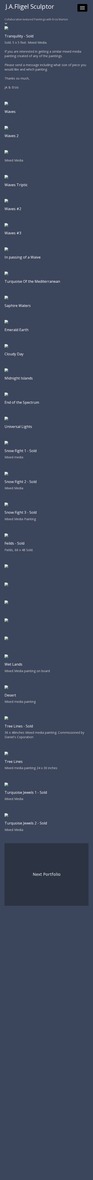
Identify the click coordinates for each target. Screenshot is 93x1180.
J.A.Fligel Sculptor (30, 6)
